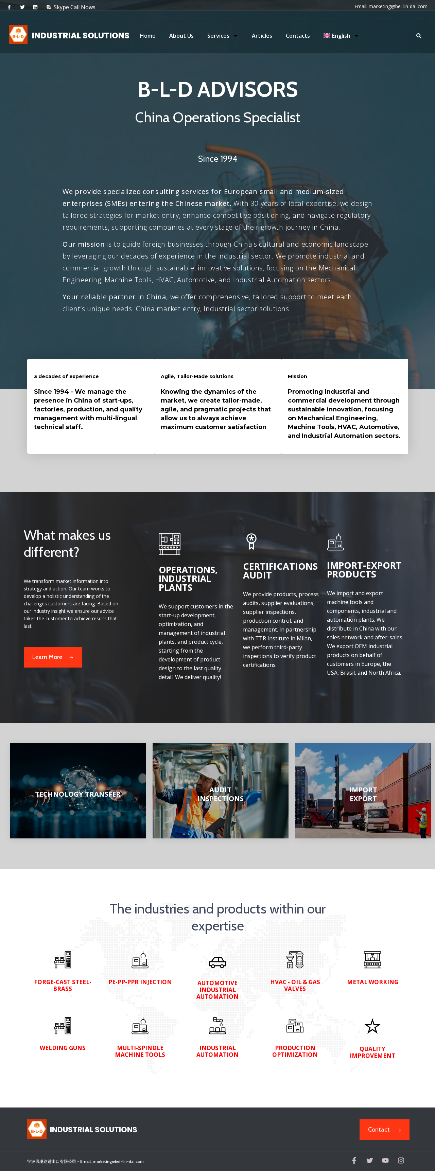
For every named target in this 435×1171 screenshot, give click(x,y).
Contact (379, 1129)
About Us (181, 35)
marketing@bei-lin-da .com (398, 6)
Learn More (47, 657)
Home (148, 35)
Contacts (298, 35)
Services (218, 35)
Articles (262, 35)
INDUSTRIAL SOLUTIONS (80, 35)
